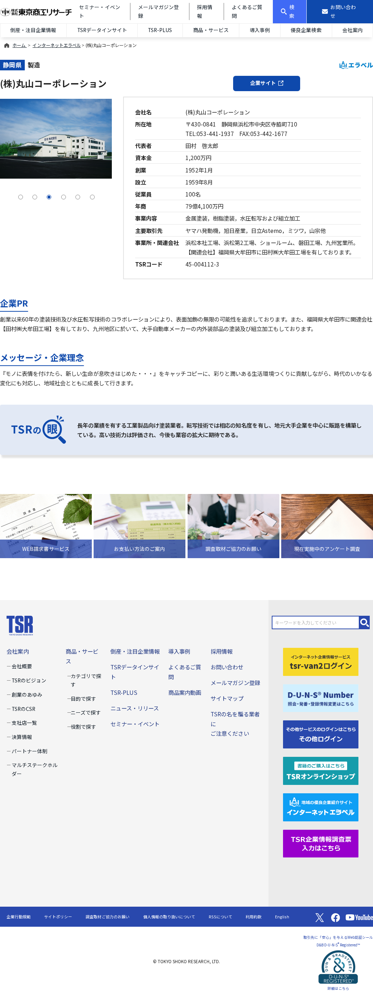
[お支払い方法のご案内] (139, 525)
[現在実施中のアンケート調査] (327, 525)
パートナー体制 (29, 751)
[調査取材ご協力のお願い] (233, 525)
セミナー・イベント (135, 724)
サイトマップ (227, 698)
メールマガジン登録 (235, 682)
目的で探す (83, 698)
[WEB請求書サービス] (46, 525)
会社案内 (352, 30)
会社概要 (22, 666)
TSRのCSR (23, 708)
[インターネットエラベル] (320, 806)
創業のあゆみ (27, 694)
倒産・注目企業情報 (33, 30)
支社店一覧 (24, 722)
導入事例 (260, 30)
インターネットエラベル (56, 45)
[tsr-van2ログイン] (320, 661)
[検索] (365, 622)
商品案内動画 (184, 692)
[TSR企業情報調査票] (320, 842)
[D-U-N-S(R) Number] (320, 697)
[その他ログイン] (320, 733)
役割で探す (83, 726)
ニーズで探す (86, 712)
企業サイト (263, 82)
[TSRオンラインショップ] (320, 770)
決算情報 (22, 736)
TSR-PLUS (160, 30)
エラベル (360, 64)
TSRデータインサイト (102, 30)
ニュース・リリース (134, 708)
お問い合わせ (227, 667)
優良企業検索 (306, 30)
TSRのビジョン (29, 680)
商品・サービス (211, 30)
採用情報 (221, 651)
